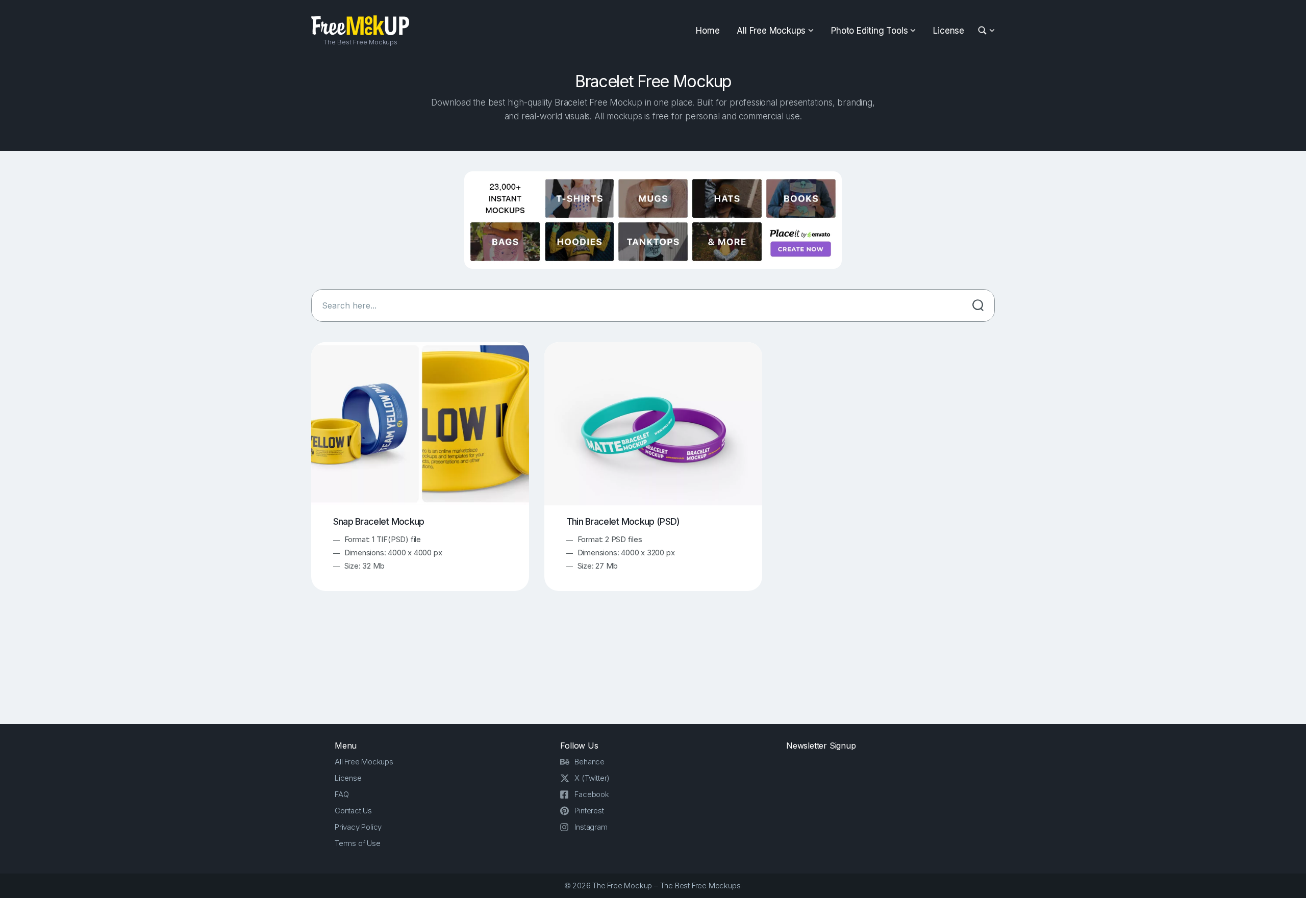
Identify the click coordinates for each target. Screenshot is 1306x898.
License (948, 30)
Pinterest (589, 810)
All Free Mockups (771, 30)
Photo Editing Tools (869, 30)
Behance (589, 761)
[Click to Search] (978, 305)
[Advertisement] (653, 667)
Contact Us (353, 810)
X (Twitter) (592, 778)
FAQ (341, 794)
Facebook (591, 794)
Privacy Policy (358, 827)
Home (707, 30)
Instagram (590, 827)
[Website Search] (984, 31)
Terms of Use (358, 843)
